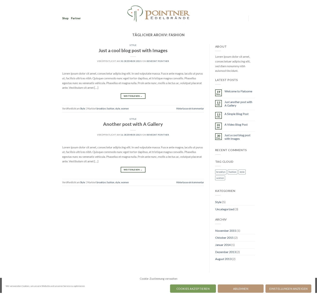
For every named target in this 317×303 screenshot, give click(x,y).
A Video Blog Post (236, 124)
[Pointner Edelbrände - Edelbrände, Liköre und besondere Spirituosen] (158, 14)
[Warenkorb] (253, 18)
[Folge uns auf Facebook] (243, 18)
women (125, 108)
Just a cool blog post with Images (133, 50)
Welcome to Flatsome (238, 91)
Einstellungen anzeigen (288, 288)
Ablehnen (240, 288)
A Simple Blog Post (237, 114)
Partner (76, 18)
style (117, 108)
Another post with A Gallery (133, 124)
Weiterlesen (133, 96)
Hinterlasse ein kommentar (190, 108)
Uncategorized (224, 209)
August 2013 (223, 259)
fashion (110, 108)
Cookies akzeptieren (193, 288)
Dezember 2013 (225, 252)
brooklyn (101, 108)
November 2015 (225, 230)
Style (133, 45)
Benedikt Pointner (158, 61)
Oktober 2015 (224, 237)
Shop (65, 18)
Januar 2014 (223, 244)
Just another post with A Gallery (238, 103)
